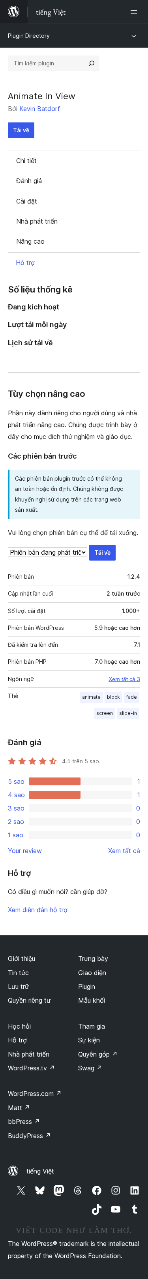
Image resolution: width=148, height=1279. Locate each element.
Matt (19, 1108)
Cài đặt (26, 201)
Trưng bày (93, 958)
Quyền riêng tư (29, 1000)
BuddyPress (29, 1136)
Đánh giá (29, 181)
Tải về (21, 130)
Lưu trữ (18, 986)
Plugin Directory (29, 35)
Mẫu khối (91, 1000)
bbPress (24, 1121)
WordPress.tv (31, 1068)
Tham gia (91, 1026)
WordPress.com (35, 1094)
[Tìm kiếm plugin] (91, 63)
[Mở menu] (135, 12)
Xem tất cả (124, 851)
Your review (25, 851)
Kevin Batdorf (39, 109)
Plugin (86, 986)
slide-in (128, 713)
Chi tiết (26, 161)
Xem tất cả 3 (124, 679)
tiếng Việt (40, 1171)
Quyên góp (98, 1054)
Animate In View (41, 96)
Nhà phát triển (37, 221)
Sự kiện (89, 1040)
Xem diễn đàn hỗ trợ (37, 910)
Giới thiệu (21, 958)
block (113, 697)
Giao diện (92, 973)
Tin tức (18, 973)
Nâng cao (30, 241)
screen (104, 713)
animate (91, 697)
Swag (90, 1068)
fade (131, 697)
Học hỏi (19, 1026)
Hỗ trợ (25, 263)
